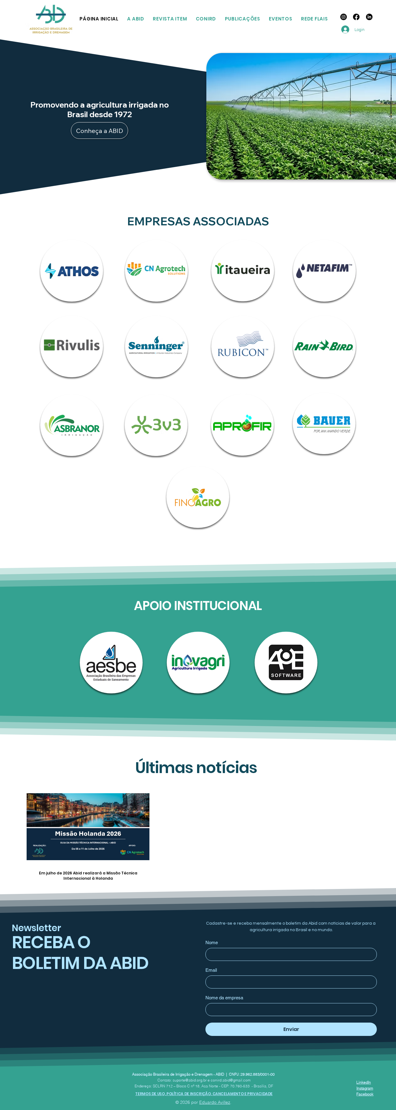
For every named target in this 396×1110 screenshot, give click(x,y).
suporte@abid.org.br (190, 1080)
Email (211, 970)
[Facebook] (356, 17)
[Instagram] (343, 17)
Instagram (364, 1088)
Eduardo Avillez (214, 1102)
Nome (211, 942)
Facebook (364, 1094)
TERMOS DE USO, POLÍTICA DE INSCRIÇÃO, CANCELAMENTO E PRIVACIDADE (204, 1093)
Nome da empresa (224, 997)
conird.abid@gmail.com (231, 1080)
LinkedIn (363, 1082)
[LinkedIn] (369, 17)
